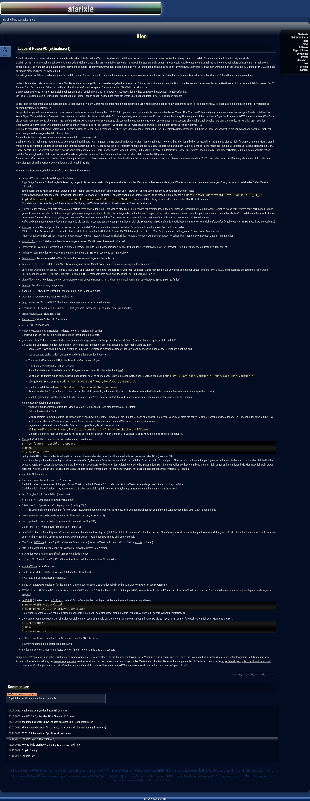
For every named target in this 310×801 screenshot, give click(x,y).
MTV (214, 770)
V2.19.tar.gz (57, 600)
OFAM (270, 770)
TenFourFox (28, 258)
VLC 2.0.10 (27, 325)
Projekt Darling (29, 750)
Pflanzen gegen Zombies (62, 776)
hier (55, 366)
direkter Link (50, 411)
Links (305, 63)
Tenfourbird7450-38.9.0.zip (213, 269)
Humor (152, 770)
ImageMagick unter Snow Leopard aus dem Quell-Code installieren (57, 721)
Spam (132, 776)
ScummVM (28, 643)
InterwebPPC (29, 247)
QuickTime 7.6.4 (30, 526)
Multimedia (250, 770)
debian (247, 775)
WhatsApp (204, 776)
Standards (302, 60)
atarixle (215, 776)
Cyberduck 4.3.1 (30, 308)
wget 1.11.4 (28, 296)
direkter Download (80, 572)
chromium (226, 776)
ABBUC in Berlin (299, 37)
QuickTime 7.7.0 (115, 532)
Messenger (223, 770)
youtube (158, 780)
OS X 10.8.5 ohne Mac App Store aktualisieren (46, 733)
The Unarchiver (30, 480)
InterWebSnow (154, 247)
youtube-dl (27, 340)
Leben (193, 770)
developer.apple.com (65, 661)
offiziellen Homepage (62, 334)
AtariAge (129, 584)
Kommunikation (179, 770)
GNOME (135, 770)
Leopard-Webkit (30, 178)
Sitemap (304, 66)
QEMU (124, 776)
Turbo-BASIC (167, 776)
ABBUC (14, 770)
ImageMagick (47, 618)
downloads (302, 53)
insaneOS (138, 780)
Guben (144, 770)
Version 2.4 (61, 577)
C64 (51, 770)
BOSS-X (44, 770)
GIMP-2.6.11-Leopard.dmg (202, 509)
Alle (168, 780)
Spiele (140, 776)
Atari (257, 674)
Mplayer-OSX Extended (34, 330)
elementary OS (262, 776)
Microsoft (237, 770)
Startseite (303, 34)
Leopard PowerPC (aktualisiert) (38, 739)
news (305, 44)
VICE (24, 577)
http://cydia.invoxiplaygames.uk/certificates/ (88, 213)
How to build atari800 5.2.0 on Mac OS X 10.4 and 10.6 (50, 744)
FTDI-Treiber (28, 590)
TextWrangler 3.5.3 (32, 494)
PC (40, 775)
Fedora (116, 770)
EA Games (69, 770)
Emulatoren (82, 770)
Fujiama (125, 770)
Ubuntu (179, 776)
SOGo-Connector (61, 274)
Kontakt (304, 69)
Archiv (138, 542)
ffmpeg (26, 439)
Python (116, 776)
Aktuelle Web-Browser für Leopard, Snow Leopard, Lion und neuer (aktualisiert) (63, 727)
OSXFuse (39, 542)
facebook (118, 780)
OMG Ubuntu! (192, 209)
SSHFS (25, 553)
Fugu (24, 302)
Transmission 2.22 (32, 313)
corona (237, 776)
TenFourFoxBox (30, 264)
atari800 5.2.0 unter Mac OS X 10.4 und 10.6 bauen (48, 716)
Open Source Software (24, 776)
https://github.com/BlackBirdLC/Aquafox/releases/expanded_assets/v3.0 (132, 235)
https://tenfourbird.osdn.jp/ (42, 269)
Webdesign (190, 776)
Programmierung (101, 776)
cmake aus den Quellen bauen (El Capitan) (44, 710)
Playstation (83, 776)
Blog (305, 40)
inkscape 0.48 (29, 515)
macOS (270, 674)
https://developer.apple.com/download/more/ (246, 661)
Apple (246, 674)
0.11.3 (46, 649)
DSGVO (58, 770)
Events (304, 56)
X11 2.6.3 (27, 499)
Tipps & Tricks (300, 50)
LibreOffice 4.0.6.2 (31, 279)
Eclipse (26, 285)
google (128, 780)
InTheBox (27, 252)
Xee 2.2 (26, 474)
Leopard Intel (28, 756)
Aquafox (26, 227)
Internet (163, 770)
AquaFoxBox (29, 241)
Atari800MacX (29, 566)
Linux (205, 769)
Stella (25, 572)
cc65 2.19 (27, 600)
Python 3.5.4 (35, 411)
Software (303, 47)
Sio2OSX (26, 584)
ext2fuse (26, 559)
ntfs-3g (25, 548)
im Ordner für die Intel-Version (120, 279)
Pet (45, 776)
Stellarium (27, 649)
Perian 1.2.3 (28, 319)
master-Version (43, 613)
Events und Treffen (100, 770)
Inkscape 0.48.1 (30, 521)
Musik (262, 770)
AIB (20, 770)
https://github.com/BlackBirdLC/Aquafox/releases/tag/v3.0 (54, 235)
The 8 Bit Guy (151, 776)
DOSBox (26, 638)
